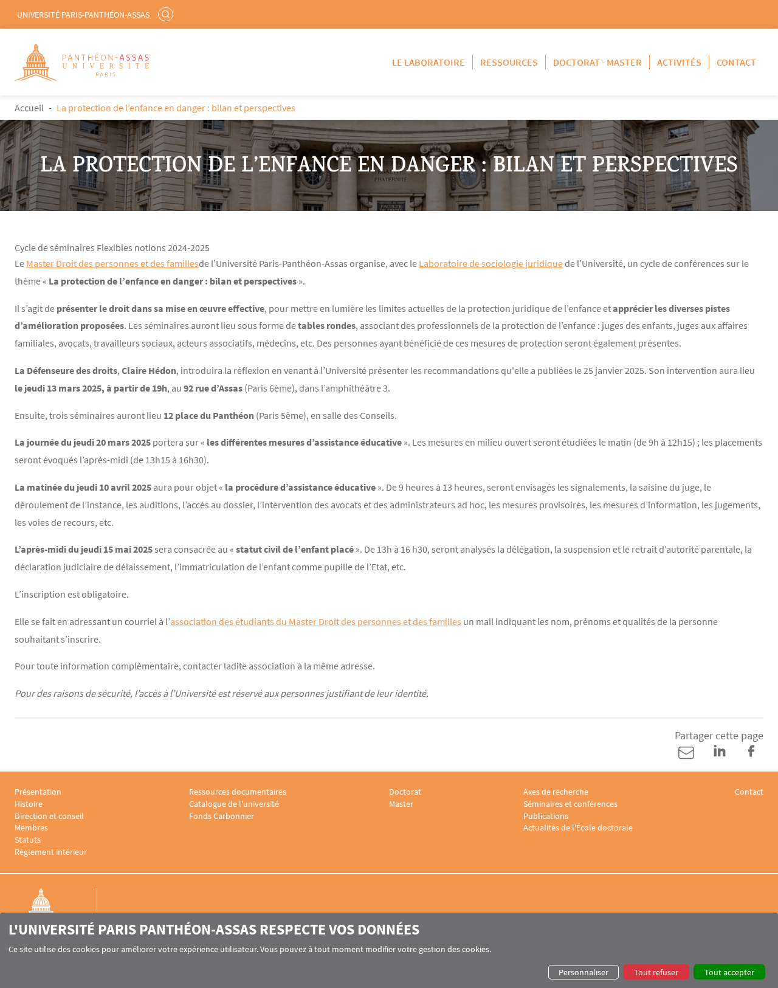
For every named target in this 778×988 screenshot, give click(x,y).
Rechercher (167, 14)
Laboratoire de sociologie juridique (491, 263)
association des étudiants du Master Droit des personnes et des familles (315, 621)
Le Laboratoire (428, 62)
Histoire (29, 804)
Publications (545, 816)
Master (401, 804)
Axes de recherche (555, 792)
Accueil (29, 108)
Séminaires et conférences (570, 804)
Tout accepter (729, 972)
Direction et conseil (49, 816)
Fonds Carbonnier (221, 816)
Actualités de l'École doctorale (578, 828)
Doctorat (405, 792)
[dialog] (389, 950)
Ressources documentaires (237, 792)
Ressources (509, 62)
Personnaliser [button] (583, 972)
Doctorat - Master (597, 62)
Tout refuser (656, 972)
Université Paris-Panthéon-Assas (83, 14)
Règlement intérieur (51, 852)
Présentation (38, 792)
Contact (736, 62)
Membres (31, 828)
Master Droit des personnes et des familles (112, 263)
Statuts (28, 840)
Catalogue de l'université (234, 804)
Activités (679, 62)
